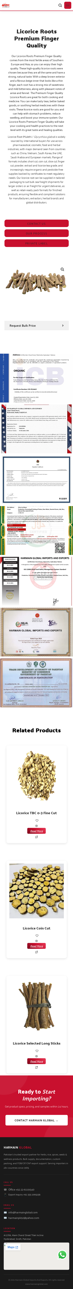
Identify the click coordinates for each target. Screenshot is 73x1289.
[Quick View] (36, 826)
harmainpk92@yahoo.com (23, 1218)
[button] (62, 269)
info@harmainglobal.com (23, 1212)
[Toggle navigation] (67, 5)
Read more (36, 830)
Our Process (36, 233)
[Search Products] (60, 5)
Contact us (36, 223)
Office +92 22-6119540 (21, 1189)
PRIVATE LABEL (36, 243)
